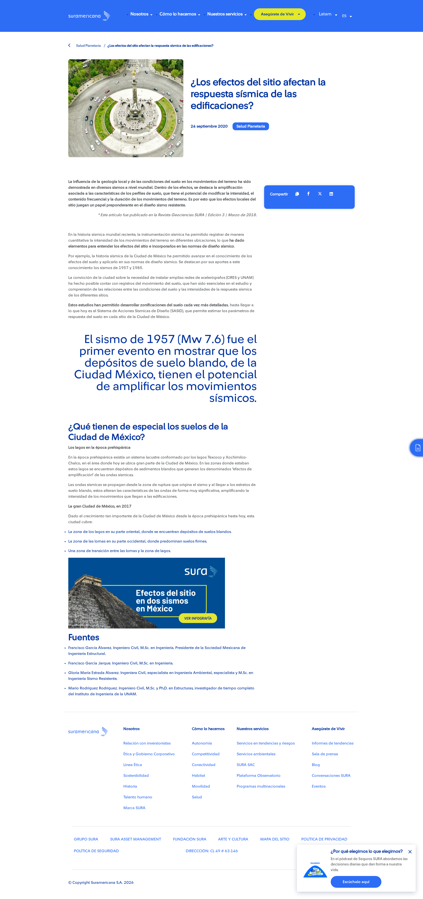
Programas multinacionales (261, 786)
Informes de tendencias (332, 743)
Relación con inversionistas (147, 743)
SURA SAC (246, 765)
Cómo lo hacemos (178, 14)
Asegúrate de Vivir (277, 14)
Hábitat (198, 776)
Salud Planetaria (88, 45)
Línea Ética (132, 765)
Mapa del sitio (274, 839)
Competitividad (206, 754)
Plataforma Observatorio (259, 776)
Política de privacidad (324, 839)
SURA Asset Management (135, 839)
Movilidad (201, 786)
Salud (197, 797)
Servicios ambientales (256, 754)
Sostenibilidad (136, 776)
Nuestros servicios (225, 14)
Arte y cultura (233, 839)
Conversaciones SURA (331, 776)
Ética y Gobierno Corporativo (149, 754)
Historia (130, 786)
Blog (316, 765)
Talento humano (137, 797)
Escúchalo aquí (356, 882)
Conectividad (203, 765)
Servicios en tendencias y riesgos (266, 743)
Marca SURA (134, 808)
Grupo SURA (86, 839)
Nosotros (139, 14)
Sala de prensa (325, 754)
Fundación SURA (189, 839)
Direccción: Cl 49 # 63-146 (212, 851)
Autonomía (202, 743)
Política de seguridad (96, 851)
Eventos (319, 786)
